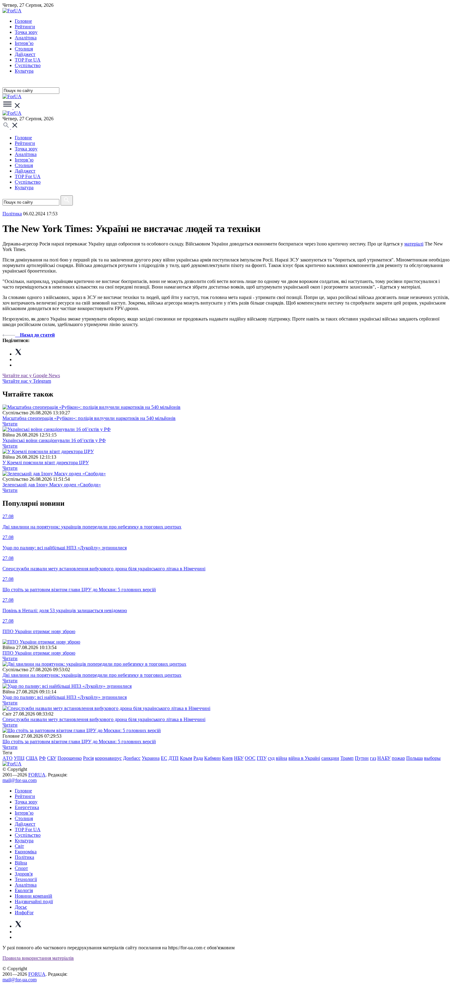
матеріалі (413, 243)
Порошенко (69, 758)
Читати (10, 423)
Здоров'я (24, 873)
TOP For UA (28, 59)
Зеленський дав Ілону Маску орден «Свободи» (51, 484)
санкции (330, 758)
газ (373, 758)
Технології (26, 879)
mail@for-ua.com (19, 780)
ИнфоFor (24, 912)
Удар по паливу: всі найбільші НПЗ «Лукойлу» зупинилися (64, 697)
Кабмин (212, 758)
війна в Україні (304, 758)
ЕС (164, 758)
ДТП (174, 758)
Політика (24, 857)
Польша (414, 758)
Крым (186, 758)
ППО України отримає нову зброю (38, 653)
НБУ (239, 758)
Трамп (347, 758)
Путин (362, 758)
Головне (23, 21)
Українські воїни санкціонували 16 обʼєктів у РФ (54, 440)
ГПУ (262, 758)
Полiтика (12, 213)
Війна (21, 862)
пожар (398, 758)
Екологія (24, 890)
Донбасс (132, 758)
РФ (42, 758)
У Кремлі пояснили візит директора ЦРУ (45, 462)
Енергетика (27, 807)
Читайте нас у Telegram (26, 381)
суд (271, 758)
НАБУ (384, 758)
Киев (227, 758)
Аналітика (26, 37)
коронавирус (108, 758)
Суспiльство (28, 65)
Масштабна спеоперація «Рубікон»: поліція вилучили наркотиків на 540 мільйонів (89, 418)
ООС (250, 758)
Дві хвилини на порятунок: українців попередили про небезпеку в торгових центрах (91, 675)
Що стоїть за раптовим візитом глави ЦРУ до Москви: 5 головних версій (79, 741)
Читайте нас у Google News (31, 375)
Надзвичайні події (34, 901)
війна (281, 758)
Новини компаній (33, 896)
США (32, 758)
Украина (151, 758)
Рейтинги (25, 26)
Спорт (21, 868)
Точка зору (26, 32)
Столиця (24, 48)
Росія (88, 758)
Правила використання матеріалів (38, 958)
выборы (432, 758)
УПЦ (19, 758)
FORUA (37, 774)
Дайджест (25, 54)
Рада (198, 758)
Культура (24, 71)
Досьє (21, 907)
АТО (7, 758)
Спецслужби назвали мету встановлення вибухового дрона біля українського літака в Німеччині (103, 719)
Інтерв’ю (24, 43)
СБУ (51, 758)
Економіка (26, 851)
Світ (19, 846)
